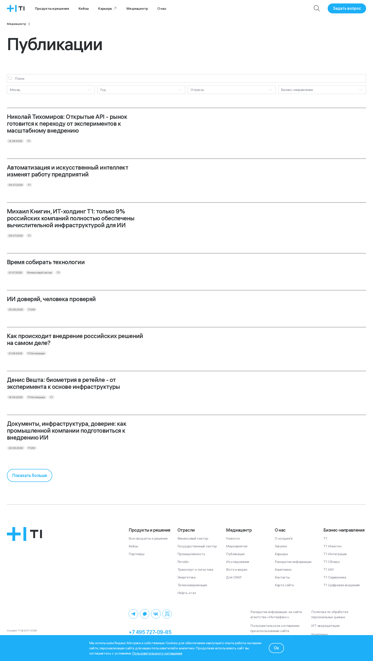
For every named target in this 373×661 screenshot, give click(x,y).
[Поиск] (317, 8)
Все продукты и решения (148, 538)
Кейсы (84, 8)
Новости (233, 538)
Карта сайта (284, 585)
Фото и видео (236, 569)
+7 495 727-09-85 (150, 632)
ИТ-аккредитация (325, 625)
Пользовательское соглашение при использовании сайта (275, 628)
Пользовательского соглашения (157, 653)
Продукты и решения (52, 8)
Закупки (281, 546)
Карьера (105, 8)
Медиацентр (137, 8)
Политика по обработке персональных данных (330, 614)
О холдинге (284, 538)
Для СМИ (234, 577)
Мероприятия (236, 546)
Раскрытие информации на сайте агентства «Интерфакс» (276, 614)
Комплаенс (283, 569)
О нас (161, 8)
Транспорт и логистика (195, 569)
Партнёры (136, 554)
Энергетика (186, 577)
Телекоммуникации (192, 585)
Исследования (237, 561)
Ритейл (183, 561)
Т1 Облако (331, 561)
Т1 (325, 538)
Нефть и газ (186, 593)
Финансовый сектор (192, 538)
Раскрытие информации (293, 561)
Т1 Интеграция (335, 554)
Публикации (235, 554)
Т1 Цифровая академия (341, 585)
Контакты (282, 577)
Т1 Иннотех (332, 546)
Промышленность (191, 554)
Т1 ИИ (328, 569)
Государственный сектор (197, 546)
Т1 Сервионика (334, 577)
